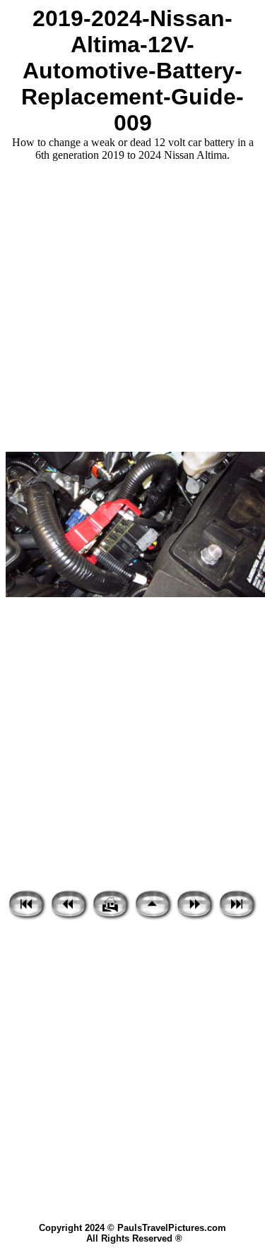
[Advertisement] (132, 306)
